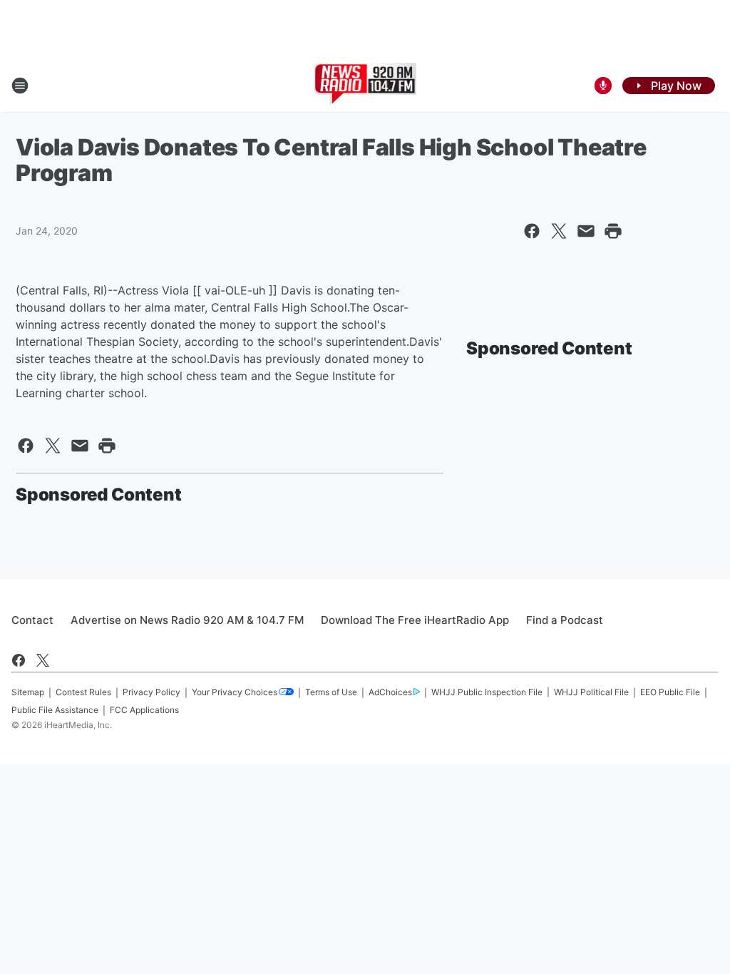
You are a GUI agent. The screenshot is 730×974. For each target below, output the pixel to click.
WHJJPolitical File (591, 692)
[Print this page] (613, 231)
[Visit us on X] (42, 660)
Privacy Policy (151, 692)
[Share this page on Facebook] (532, 231)
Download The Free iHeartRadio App (415, 620)
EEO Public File (670, 692)
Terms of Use (331, 692)
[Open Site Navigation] (20, 85)
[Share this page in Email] (586, 231)
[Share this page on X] (559, 231)
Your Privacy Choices (234, 692)
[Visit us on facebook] (18, 660)
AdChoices (390, 692)
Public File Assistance (54, 709)
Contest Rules (83, 692)
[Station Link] (365, 85)
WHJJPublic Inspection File (487, 692)
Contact (32, 620)
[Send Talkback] (603, 85)
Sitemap (27, 692)
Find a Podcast (564, 620)
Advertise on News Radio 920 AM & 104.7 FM (187, 620)
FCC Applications (144, 709)
